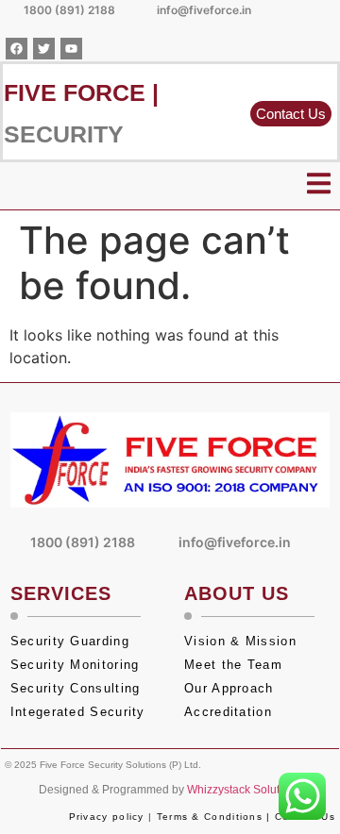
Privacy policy (106, 816)
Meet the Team (235, 665)
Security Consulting (75, 688)
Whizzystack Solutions (244, 789)
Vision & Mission (240, 641)
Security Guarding (69, 641)
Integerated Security (77, 712)
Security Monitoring (75, 665)
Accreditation (230, 712)
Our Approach (229, 688)
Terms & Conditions (210, 816)
